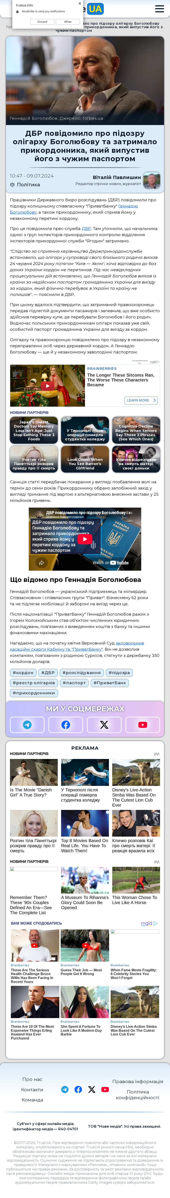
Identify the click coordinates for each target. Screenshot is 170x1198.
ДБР (86, 228)
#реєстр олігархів (34, 682)
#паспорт (74, 682)
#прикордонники (34, 692)
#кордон (23, 672)
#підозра (119, 672)
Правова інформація (137, 1081)
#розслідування (82, 672)
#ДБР (48, 672)
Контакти (32, 1089)
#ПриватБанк (110, 682)
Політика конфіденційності (137, 1095)
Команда (32, 1100)
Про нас (32, 1079)
